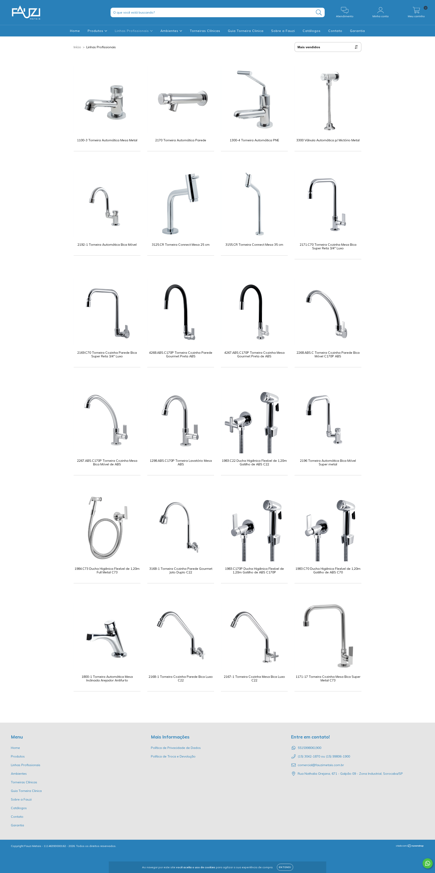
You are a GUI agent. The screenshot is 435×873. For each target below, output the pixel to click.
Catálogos (312, 31)
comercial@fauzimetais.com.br (321, 765)
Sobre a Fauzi (283, 31)
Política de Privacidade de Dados (176, 748)
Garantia (357, 31)
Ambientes (169, 31)
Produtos (96, 31)
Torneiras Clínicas (205, 31)
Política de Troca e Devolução (173, 756)
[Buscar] (319, 12)
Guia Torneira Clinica (245, 31)
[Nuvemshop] (410, 846)
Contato (335, 31)
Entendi (285, 867)
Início (77, 47)
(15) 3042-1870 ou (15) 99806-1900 (324, 756)
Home (75, 31)
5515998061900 (309, 748)
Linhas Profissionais (132, 31)
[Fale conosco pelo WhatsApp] (428, 863)
